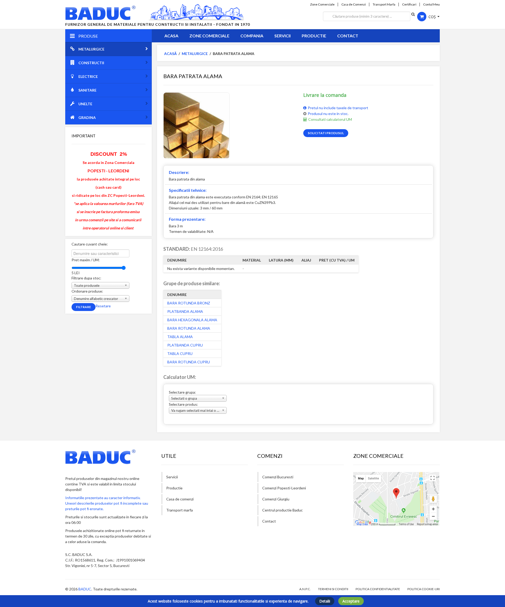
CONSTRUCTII (91, 63)
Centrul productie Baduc (282, 510)
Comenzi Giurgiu (275, 499)
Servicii (282, 35)
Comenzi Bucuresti (277, 477)
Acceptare (351, 601)
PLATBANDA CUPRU (185, 345)
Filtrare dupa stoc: (86, 278)
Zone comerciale (209, 35)
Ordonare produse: (87, 291)
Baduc (84, 589)
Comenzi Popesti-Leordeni (284, 488)
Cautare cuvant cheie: (90, 244)
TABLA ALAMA (180, 336)
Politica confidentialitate (378, 589)
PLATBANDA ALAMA (185, 311)
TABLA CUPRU (180, 353)
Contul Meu (431, 4)
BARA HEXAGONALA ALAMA (192, 320)
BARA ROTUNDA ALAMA (188, 328)
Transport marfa (179, 510)
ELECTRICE (88, 76)
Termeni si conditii (333, 589)
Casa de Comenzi (353, 4)
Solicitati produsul (326, 133)
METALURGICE (91, 49)
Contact (347, 35)
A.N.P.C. (305, 589)
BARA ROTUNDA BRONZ (188, 303)
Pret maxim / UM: (86, 260)
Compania (251, 35)
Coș (432, 16)
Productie (314, 35)
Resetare (103, 306)
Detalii (324, 601)
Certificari (409, 4)
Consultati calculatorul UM (330, 119)
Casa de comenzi (180, 499)
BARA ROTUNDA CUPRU (188, 362)
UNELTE (85, 104)
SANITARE (87, 90)
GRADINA (87, 117)
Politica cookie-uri (423, 589)
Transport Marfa (384, 4)
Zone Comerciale (322, 4)
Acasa (171, 35)
